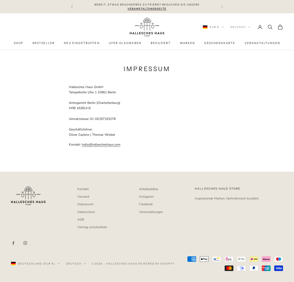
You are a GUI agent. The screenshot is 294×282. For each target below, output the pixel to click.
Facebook (146, 204)
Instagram (146, 196)
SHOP (18, 43)
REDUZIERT (161, 43)
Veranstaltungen (151, 212)
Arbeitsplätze (148, 189)
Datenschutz (86, 212)
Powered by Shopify (156, 263)
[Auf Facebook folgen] (13, 243)
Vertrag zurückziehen (92, 227)
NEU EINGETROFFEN (82, 43)
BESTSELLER (44, 43)
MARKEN (187, 43)
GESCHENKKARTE (219, 43)
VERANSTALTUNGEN (262, 43)
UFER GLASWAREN (125, 43)
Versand (83, 196)
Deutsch (238, 27)
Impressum (85, 204)
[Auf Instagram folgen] (25, 243)
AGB (80, 219)
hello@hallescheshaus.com (101, 144)
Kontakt (83, 189)
